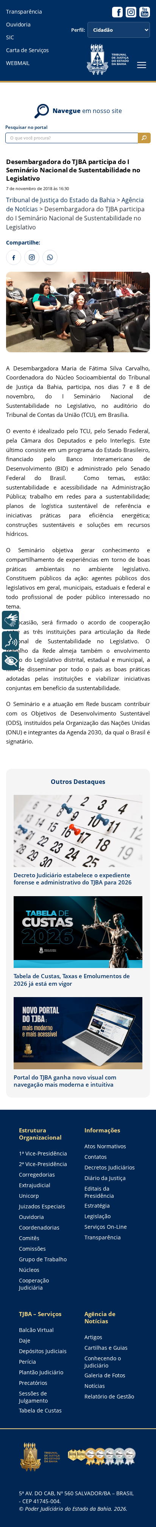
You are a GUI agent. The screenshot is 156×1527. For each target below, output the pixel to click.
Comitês (29, 1238)
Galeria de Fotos (104, 1375)
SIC (10, 37)
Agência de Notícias (99, 1317)
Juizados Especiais (42, 1206)
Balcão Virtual (36, 1329)
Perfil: (78, 30)
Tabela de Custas (40, 1410)
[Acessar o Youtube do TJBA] (144, 12)
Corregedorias (37, 1174)
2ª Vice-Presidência (43, 1164)
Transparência (24, 11)
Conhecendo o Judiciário (102, 1362)
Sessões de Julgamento (33, 1397)
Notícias (94, 1385)
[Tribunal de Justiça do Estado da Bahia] (107, 59)
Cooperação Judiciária (34, 1284)
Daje (24, 1340)
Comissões (32, 1248)
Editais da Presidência (99, 1192)
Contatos (95, 1156)
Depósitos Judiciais (43, 1351)
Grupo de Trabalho (43, 1259)
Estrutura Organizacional (40, 1134)
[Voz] (10, 640)
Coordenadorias (39, 1227)
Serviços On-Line (105, 1226)
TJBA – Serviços (40, 1314)
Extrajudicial (34, 1185)
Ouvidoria (18, 24)
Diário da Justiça (105, 1178)
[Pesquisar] (144, 138)
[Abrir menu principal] (141, 65)
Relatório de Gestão (109, 1396)
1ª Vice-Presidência (43, 1153)
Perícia (27, 1361)
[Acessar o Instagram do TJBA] (131, 12)
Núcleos (29, 1269)
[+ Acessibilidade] (10, 661)
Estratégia (97, 1205)
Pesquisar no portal (26, 127)
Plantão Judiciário (41, 1372)
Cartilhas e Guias (106, 1347)
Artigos (93, 1337)
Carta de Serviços (27, 50)
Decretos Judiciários (109, 1167)
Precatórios (33, 1382)
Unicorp (29, 1195)
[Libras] (10, 620)
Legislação (97, 1216)
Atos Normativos (105, 1146)
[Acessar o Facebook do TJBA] (117, 12)
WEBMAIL (18, 63)
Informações (102, 1130)
